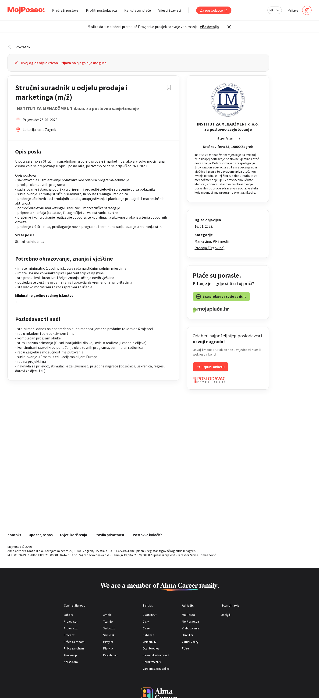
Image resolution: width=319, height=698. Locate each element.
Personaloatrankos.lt (156, 655)
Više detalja (209, 26)
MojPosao (188, 615)
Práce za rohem (74, 648)
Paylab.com (110, 655)
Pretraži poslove (65, 10)
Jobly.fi (225, 615)
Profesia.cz (71, 628)
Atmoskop (70, 655)
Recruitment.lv (152, 662)
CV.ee (146, 628)
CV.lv (146, 622)
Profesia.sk (70, 622)
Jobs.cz (68, 615)
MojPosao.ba (190, 622)
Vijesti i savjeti (169, 10)
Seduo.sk (108, 635)
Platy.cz (108, 642)
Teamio (108, 622)
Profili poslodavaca (101, 10)
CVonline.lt (149, 615)
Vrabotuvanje (190, 628)
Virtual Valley (190, 642)
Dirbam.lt (148, 635)
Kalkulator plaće (137, 10)
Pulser (186, 648)
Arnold (107, 615)
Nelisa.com (71, 662)
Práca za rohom (74, 642)
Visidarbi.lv (149, 642)
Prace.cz (69, 635)
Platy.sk (108, 648)
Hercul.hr (187, 635)
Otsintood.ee (151, 648)
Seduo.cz (109, 628)
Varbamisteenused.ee (156, 669)
